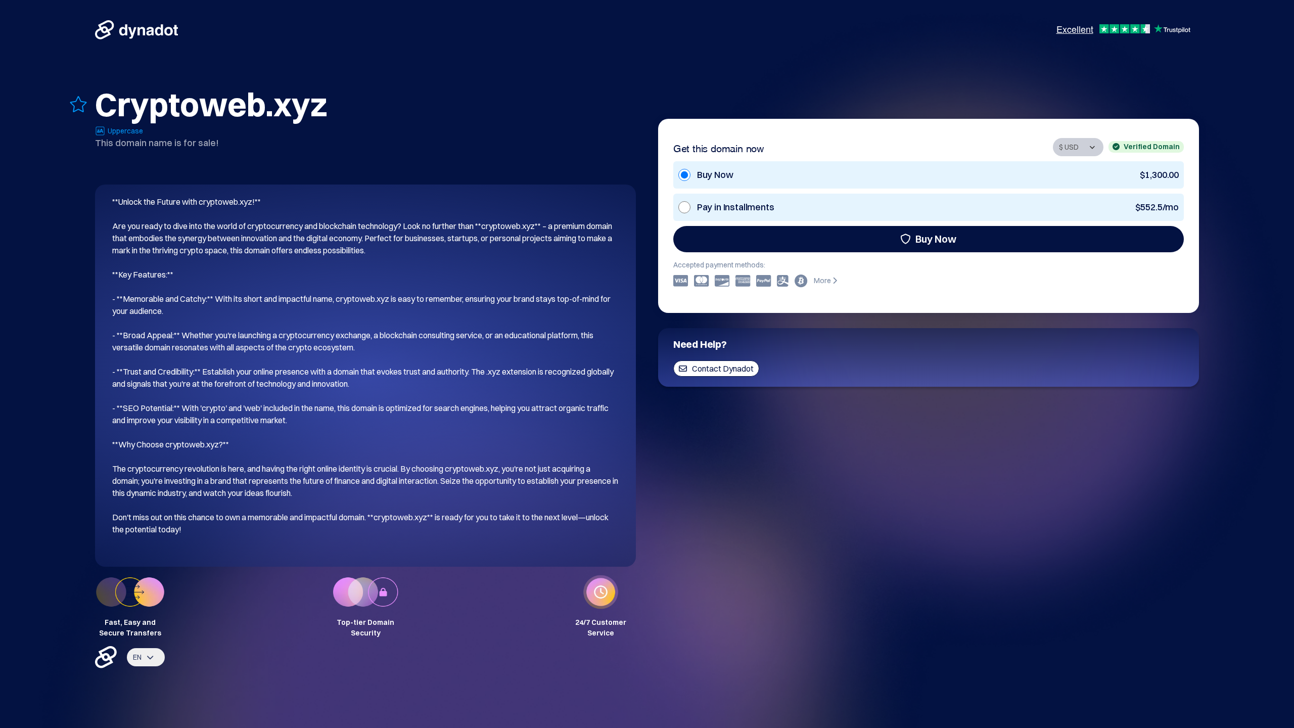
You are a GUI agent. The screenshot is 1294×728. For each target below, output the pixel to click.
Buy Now (935, 239)
